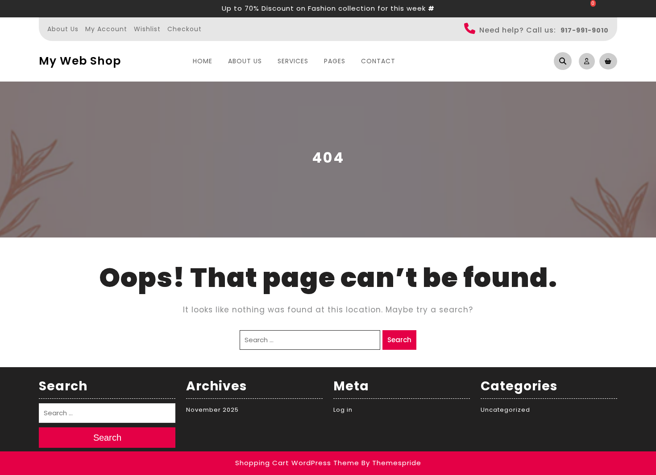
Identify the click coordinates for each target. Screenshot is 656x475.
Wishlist (147, 29)
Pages (334, 61)
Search (399, 339)
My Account (106, 29)
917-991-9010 (585, 30)
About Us (63, 29)
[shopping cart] (606, 61)
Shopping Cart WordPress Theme (297, 462)
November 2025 (212, 409)
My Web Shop (80, 61)
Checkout (184, 29)
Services (293, 61)
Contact (378, 61)
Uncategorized (505, 409)
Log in (343, 409)
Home (202, 61)
